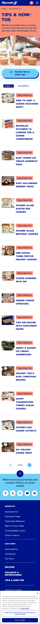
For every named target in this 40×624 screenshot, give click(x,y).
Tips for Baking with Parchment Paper (26, 325)
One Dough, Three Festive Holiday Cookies (26, 256)
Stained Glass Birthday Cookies (27, 232)
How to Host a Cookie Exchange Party (27, 103)
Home (4, 9)
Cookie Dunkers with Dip (26, 280)
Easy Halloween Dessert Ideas (26, 185)
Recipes (10, 567)
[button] (31, 3)
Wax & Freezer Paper (14, 526)
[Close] (37, 593)
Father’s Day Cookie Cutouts (26, 429)
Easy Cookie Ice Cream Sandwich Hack (27, 161)
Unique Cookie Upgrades (25, 302)
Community (10, 554)
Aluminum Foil (11, 511)
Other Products (12, 535)
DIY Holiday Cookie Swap (24, 451)
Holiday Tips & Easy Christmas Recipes (26, 376)
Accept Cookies (20, 620)
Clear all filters (23, 86)
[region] (20, 607)
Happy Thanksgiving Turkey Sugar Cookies (25, 404)
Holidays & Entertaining (13, 573)
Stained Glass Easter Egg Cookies (25, 208)
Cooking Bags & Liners (15, 530)
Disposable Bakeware (15, 521)
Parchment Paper (13, 516)
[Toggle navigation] (37, 3)
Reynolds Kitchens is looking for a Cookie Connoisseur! (25, 132)
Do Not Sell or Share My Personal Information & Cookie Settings (20, 613)
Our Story (9, 558)
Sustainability (11, 549)
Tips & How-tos (14, 580)
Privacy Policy (24, 608)
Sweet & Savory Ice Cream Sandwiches (26, 351)
